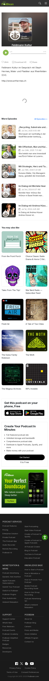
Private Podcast (8, 537)
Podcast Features (9, 526)
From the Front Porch (11, 256)
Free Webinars (8, 626)
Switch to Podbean (10, 591)
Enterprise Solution (10, 534)
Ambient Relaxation (10, 602)
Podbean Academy (10, 634)
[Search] (40, 3)
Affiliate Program (31, 638)
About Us (28, 619)
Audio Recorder (8, 545)
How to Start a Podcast (34, 569)
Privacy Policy (15, 668)
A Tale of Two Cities (35, 324)
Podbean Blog (30, 623)
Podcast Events (8, 630)
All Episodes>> (40, 119)
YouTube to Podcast (33, 554)
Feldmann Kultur (22, 45)
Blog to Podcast (31, 550)
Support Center (8, 619)
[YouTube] (32, 663)
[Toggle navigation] (46, 3)
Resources (6, 648)
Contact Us (29, 642)
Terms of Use (12, 672)
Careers (28, 626)
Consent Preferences (30, 672)
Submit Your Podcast (11, 587)
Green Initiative (31, 634)
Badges (5, 644)
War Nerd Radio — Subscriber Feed (34, 291)
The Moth (30, 355)
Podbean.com (33, 676)
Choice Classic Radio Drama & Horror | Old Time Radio (35, 258)
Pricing (5, 530)
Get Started (24, 457)
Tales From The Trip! (11, 290)
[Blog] (26, 663)
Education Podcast (32, 558)
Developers (7, 652)
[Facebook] (16, 663)
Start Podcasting (31, 526)
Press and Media (31, 630)
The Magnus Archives (11, 389)
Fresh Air (6, 324)
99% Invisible (32, 389)
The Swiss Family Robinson (9, 356)
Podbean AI (7, 552)
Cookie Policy (30, 668)
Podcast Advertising (10, 573)
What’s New (7, 623)
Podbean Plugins (9, 594)
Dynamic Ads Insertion (11, 577)
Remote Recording (10, 549)
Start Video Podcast (33, 530)
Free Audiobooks (9, 598)
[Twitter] (21, 663)
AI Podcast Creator (32, 547)
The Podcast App (9, 541)
